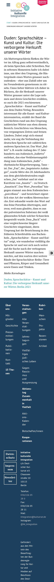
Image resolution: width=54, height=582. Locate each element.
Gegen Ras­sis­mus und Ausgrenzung (26, 375)
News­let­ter (10, 479)
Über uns (8, 307)
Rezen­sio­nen (43, 337)
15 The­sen (10, 371)
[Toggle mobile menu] (9, 5)
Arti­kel (43, 346)
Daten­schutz (10, 455)
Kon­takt (8, 361)
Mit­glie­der (10, 317)
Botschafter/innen (26, 431)
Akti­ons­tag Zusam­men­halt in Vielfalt (27, 398)
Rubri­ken (42, 307)
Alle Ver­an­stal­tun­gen (26, 324)
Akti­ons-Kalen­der (25, 419)
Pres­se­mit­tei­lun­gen (10, 335)
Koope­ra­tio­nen (27, 439)
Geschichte (10, 325)
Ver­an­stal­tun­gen (26, 309)
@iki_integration (29, 524)
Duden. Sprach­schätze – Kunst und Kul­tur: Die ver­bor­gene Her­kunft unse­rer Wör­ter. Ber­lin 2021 (27, 283)
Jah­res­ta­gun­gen (26, 340)
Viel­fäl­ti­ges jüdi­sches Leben (26, 356)
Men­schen (42, 317)
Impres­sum (10, 467)
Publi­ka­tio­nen (9, 349)
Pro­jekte (42, 327)
